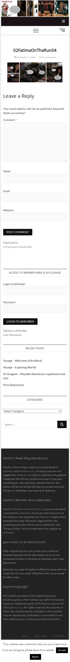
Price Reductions (13, 385)
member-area (27, 471)
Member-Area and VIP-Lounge (31, 509)
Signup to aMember (15, 330)
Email (6, 191)
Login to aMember (14, 284)
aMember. (9, 532)
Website (8, 210)
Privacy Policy (40, 636)
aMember (22, 475)
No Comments (48, 57)
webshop (8, 471)
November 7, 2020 (25, 57)
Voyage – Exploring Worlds (19, 367)
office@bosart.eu (13, 607)
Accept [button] (62, 650)
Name (6, 171)
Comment (10, 119)
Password (9, 302)
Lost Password (12, 334)
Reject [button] (35, 656)
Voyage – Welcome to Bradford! (22, 360)
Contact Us (59, 636)
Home (25, 636)
